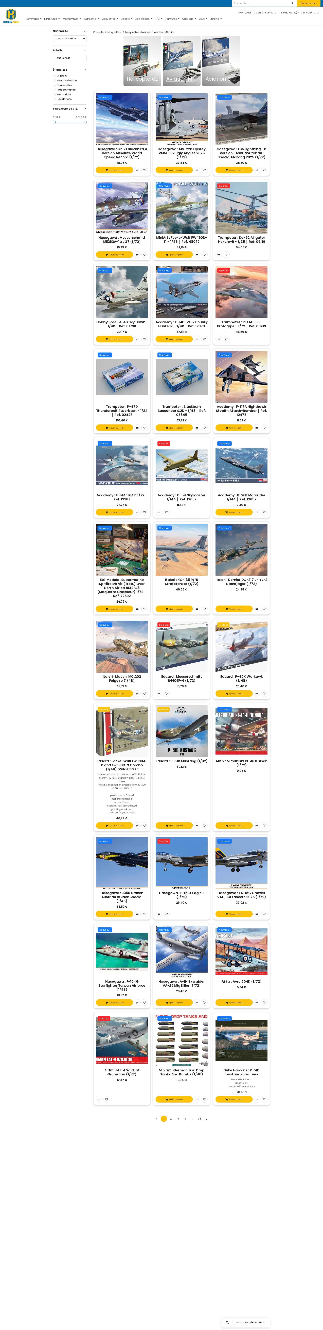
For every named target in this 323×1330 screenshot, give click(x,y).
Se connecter (311, 12)
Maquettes (114, 32)
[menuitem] (34, 19)
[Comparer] (137, 170)
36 (199, 1118)
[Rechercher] (292, 3)
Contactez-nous (309, 3)
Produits (98, 32)
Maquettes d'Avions (137, 32)
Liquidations (64, 99)
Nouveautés (64, 85)
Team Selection (67, 80)
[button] (227, 1322)
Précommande (66, 89)
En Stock (62, 76)
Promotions (64, 94)
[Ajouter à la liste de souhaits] (144, 170)
